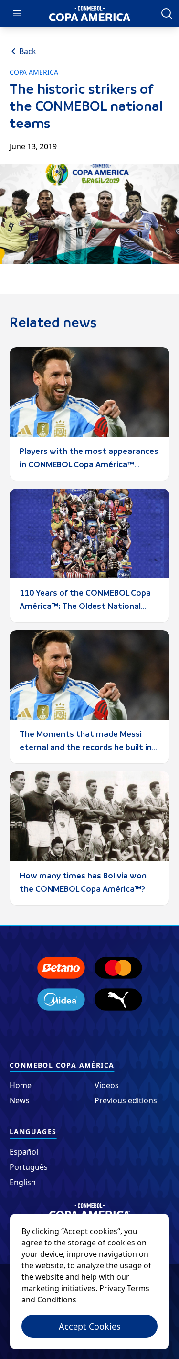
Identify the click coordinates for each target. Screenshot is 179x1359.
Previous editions (126, 1100)
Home (21, 1085)
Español (24, 1152)
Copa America (34, 72)
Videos (107, 1085)
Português (29, 1167)
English (23, 1182)
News (20, 1100)
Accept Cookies (90, 1326)
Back (27, 51)
